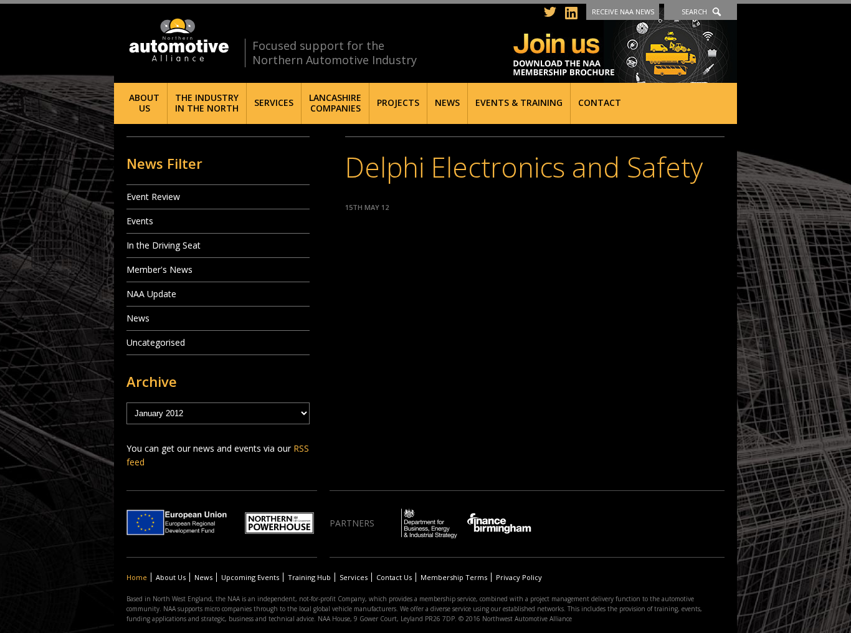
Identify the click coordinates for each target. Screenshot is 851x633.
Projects (398, 102)
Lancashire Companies (335, 103)
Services (273, 102)
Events (139, 221)
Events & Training (519, 102)
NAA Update (151, 294)
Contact (599, 102)
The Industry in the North (207, 103)
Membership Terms (454, 577)
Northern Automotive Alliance (177, 40)
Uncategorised (155, 342)
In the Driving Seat (163, 245)
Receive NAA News (623, 11)
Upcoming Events (250, 577)
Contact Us (394, 577)
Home (136, 577)
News (447, 102)
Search (694, 11)
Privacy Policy (519, 577)
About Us (144, 103)
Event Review (153, 196)
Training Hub (309, 577)
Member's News (159, 269)
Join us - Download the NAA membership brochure (625, 45)
